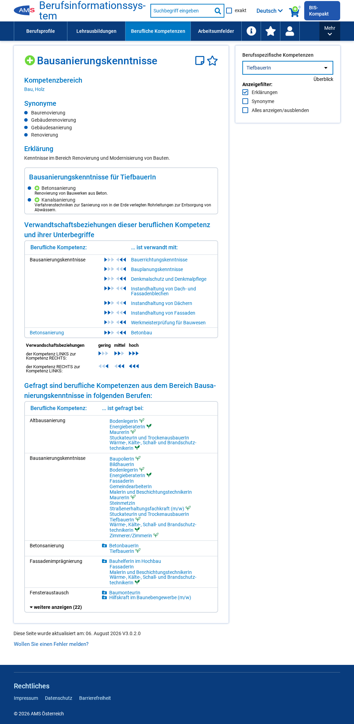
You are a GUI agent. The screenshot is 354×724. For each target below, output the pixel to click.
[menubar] (166, 31)
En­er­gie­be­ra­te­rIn (127, 426)
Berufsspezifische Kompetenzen (278, 55)
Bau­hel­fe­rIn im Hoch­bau (135, 561)
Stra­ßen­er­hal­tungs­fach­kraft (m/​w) (147, 508)
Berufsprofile (40, 31)
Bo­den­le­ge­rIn (124, 421)
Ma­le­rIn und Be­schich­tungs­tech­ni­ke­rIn (151, 492)
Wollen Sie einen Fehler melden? (51, 644)
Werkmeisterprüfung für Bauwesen (168, 322)
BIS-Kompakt (319, 11)
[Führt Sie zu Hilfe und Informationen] (251, 31)
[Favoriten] (212, 61)
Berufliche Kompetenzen (158, 31)
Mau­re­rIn (119, 432)
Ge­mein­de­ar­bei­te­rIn (131, 486)
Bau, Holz (34, 89)
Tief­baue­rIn (122, 519)
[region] (121, 84)
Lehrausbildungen (96, 31)
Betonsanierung (47, 332)
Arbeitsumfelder (216, 31)
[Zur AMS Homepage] (26, 10)
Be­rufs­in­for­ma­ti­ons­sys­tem (92, 10)
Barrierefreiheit (95, 698)
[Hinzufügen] (30, 58)
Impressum (26, 698)
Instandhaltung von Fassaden (163, 313)
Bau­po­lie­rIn (122, 458)
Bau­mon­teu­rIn (124, 592)
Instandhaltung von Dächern (161, 303)
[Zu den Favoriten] (270, 31)
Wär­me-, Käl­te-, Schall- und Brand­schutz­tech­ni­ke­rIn (153, 445)
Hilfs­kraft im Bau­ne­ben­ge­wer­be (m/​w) (150, 597)
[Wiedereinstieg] (289, 31)
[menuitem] (40, 31)
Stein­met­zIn (122, 503)
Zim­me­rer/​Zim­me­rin (131, 535)
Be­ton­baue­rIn (124, 545)
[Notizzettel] (201, 61)
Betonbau (141, 332)
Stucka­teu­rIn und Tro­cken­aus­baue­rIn (149, 437)
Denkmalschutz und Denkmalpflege (168, 279)
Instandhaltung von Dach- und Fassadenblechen (163, 291)
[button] (329, 31)
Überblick (323, 79)
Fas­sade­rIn (122, 481)
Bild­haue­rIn (122, 464)
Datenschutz (58, 698)
